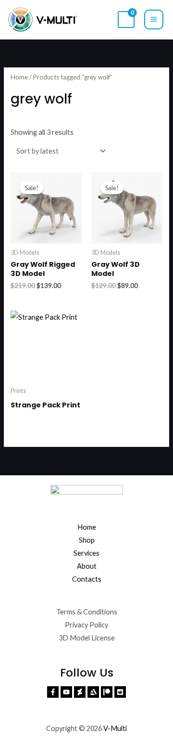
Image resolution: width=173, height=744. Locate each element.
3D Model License (87, 638)
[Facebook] (53, 692)
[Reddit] (120, 692)
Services (86, 553)
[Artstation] (93, 692)
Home (19, 77)
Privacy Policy (86, 625)
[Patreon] (106, 692)
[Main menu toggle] (153, 19)
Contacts (86, 579)
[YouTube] (66, 692)
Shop (87, 540)
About (87, 566)
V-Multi (115, 728)
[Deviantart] (80, 692)
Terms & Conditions (86, 612)
